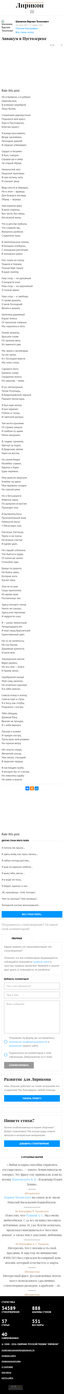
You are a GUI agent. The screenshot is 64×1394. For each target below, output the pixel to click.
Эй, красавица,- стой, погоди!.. (19, 892)
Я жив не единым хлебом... (17, 866)
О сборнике (7, 1367)
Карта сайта (7, 1378)
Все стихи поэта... (32, 914)
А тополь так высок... (13, 847)
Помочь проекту (32, 1098)
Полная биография (27, 28)
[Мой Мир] (37, 788)
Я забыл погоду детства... (16, 860)
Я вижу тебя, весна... (13, 873)
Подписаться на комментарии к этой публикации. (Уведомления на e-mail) (30, 1054)
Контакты (6, 1372)
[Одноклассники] (32, 788)
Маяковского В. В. (24, 1179)
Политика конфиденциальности (18, 1350)
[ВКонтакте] (27, 788)
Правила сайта (9, 1356)
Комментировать (19, 1065)
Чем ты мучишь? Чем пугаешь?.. (20, 898)
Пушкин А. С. (35, 1215)
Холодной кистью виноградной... (21, 905)
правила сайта (41, 961)
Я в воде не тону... (12, 879)
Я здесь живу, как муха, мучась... (20, 854)
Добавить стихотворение (34, 1143)
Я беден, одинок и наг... (15, 886)
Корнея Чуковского (17, 1197)
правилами (15, 1045)
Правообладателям (11, 1361)
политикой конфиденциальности (28, 1041)
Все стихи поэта (25, 32)
